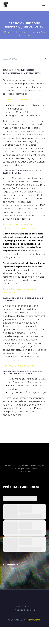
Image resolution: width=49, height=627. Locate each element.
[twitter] (9, 575)
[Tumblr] (17, 426)
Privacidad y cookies (24, 610)
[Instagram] (28, 597)
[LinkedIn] (21, 426)
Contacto (30, 607)
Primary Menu (43, 5)
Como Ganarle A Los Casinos (19, 365)
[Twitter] (9, 426)
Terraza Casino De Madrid (17, 224)
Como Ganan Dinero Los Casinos (22, 99)
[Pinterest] (13, 426)
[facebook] (4, 575)
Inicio (17, 607)
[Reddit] (25, 426)
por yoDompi (34, 620)
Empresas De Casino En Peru (19, 228)
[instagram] (14, 575)
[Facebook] (5, 426)
